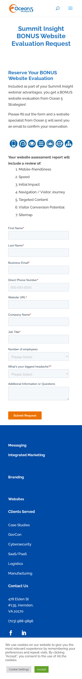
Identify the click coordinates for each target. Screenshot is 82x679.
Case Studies (19, 525)
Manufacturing (20, 573)
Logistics (15, 563)
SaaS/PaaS (17, 554)
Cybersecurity (19, 544)
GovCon (14, 534)
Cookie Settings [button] (19, 669)
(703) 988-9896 (20, 621)
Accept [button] (41, 669)
